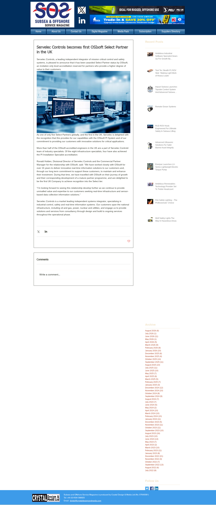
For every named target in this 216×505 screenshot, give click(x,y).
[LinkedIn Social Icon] (156, 488)
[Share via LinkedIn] (45, 231)
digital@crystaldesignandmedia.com (85, 501)
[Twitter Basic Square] (147, 488)
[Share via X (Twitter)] (38, 231)
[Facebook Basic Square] (152, 488)
